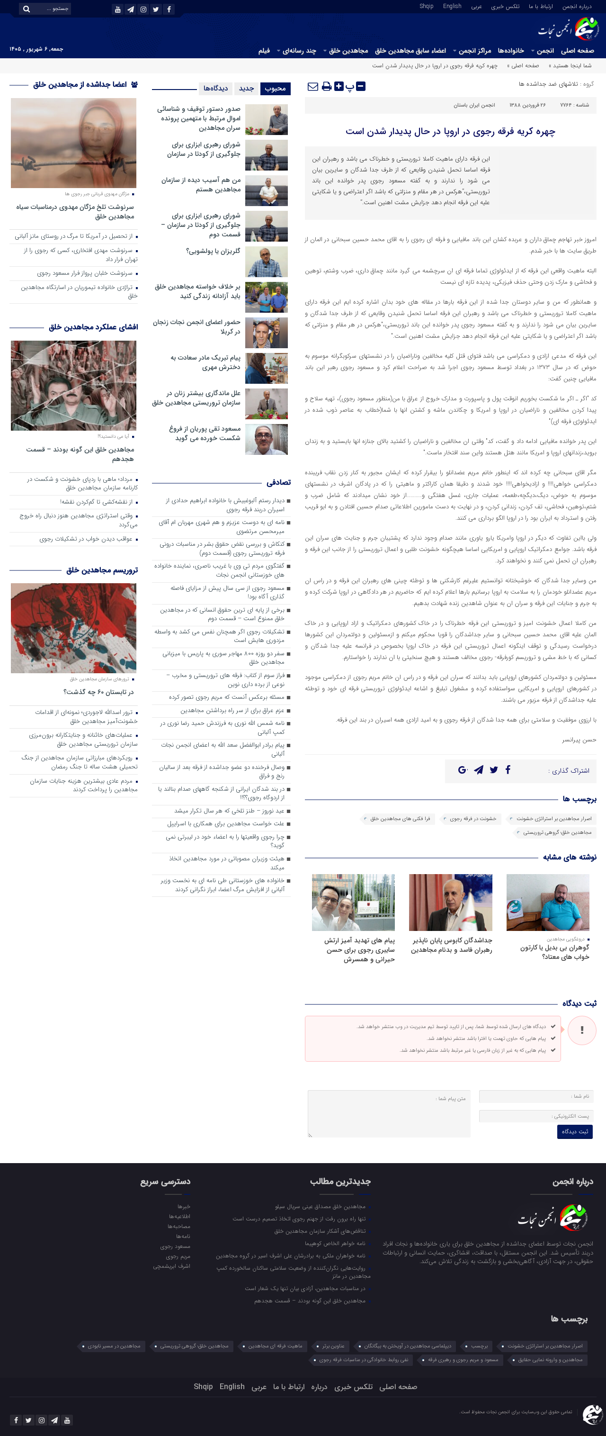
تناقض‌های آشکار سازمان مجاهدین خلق (321, 1231)
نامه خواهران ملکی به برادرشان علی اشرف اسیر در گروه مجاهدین (291, 1255)
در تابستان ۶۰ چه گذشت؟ (98, 692)
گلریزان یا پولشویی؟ (213, 251)
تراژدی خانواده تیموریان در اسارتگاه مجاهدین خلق (79, 292)
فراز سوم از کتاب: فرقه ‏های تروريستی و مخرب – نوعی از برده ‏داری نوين (225, 680)
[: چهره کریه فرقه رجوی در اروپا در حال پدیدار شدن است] (313, 86)
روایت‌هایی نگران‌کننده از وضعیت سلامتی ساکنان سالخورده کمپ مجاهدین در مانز (293, 1272)
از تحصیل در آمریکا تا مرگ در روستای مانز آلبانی (74, 236)
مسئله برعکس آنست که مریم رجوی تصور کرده (227, 697)
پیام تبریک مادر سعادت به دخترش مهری (205, 362)
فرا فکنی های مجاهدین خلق (400, 819)
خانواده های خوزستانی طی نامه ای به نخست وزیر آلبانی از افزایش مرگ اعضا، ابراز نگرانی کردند (223, 885)
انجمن (545, 50)
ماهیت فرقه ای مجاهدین (276, 1346)
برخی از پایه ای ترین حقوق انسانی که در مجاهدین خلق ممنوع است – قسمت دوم (222, 615)
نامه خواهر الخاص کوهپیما (336, 1243)
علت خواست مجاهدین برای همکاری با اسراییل (226, 824)
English (452, 5)
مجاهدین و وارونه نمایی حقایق (550, 1360)
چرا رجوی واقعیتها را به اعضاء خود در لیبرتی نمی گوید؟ (225, 842)
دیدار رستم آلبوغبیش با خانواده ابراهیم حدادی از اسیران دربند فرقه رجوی (225, 506)
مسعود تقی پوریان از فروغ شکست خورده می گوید (205, 433)
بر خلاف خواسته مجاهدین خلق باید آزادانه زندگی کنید (198, 291)
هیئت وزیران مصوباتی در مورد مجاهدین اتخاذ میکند (227, 864)
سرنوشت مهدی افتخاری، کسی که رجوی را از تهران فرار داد (81, 255)
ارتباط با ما (541, 5)
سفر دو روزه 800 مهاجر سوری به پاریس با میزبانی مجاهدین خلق (223, 659)
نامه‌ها (183, 1236)
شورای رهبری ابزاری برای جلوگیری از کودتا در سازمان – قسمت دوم (201, 225)
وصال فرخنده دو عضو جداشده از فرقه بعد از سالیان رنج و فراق (222, 772)
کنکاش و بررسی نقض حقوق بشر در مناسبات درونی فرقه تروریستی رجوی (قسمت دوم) (222, 549)
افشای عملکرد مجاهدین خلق (93, 327)
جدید (246, 88)
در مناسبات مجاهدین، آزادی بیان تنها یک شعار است (306, 1288)
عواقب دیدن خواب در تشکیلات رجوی (86, 539)
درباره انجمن (577, 5)
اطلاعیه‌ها (179, 1216)
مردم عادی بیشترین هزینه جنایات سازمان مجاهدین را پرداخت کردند (84, 786)
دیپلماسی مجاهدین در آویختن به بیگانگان (408, 1346)
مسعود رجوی (175, 1246)
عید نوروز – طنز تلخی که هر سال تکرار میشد (229, 811)
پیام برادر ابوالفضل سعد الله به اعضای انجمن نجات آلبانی (223, 750)
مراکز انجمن (475, 50)
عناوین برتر (333, 1346)
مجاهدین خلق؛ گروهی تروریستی (558, 833)
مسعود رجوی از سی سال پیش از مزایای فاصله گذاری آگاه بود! (227, 593)
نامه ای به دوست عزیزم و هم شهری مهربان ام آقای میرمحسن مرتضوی (222, 527)
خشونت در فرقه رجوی (473, 819)
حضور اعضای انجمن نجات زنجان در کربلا (197, 327)
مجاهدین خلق (348, 50)
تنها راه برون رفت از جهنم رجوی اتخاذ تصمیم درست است (299, 1218)
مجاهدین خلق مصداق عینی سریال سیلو (321, 1206)
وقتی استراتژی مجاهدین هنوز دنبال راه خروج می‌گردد (78, 521)
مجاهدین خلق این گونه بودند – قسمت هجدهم (80, 454)
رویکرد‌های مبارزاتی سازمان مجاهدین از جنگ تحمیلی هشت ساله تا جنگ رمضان (79, 763)
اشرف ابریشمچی (171, 1266)
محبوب (275, 88)
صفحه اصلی (577, 50)
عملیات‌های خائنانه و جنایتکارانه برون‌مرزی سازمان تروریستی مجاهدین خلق (83, 740)
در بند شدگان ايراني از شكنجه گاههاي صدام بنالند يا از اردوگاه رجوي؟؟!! (221, 794)
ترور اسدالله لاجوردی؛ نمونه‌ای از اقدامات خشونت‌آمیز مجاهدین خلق (86, 717)
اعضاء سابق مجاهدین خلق (410, 50)
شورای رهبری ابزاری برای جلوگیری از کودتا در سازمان (204, 149)
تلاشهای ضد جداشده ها (548, 84)
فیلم (264, 50)
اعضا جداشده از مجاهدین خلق (81, 84)
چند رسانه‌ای (299, 50)
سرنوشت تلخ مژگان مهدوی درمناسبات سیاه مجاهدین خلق (75, 211)
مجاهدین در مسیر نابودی (114, 1346)
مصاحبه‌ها (179, 1226)
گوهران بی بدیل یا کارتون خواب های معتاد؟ (554, 952)
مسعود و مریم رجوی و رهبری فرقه (463, 1360)
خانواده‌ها (511, 50)
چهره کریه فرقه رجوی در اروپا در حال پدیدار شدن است (450, 131)
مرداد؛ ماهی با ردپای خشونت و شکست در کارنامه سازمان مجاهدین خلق (82, 484)
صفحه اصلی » (523, 65)
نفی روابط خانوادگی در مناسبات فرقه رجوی (364, 1360)
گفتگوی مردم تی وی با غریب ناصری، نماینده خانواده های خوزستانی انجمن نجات (219, 571)
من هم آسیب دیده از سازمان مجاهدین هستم (201, 185)
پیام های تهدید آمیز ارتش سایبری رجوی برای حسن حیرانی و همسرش (359, 950)
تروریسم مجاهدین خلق (102, 570)
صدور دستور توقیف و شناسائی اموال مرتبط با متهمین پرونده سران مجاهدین (199, 118)
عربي (476, 5)
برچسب (479, 1346)
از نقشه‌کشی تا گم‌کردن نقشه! (97, 502)
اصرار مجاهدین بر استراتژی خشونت (554, 819)
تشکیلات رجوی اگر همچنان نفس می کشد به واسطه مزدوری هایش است (219, 637)
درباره (319, 1387)
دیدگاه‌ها (216, 88)
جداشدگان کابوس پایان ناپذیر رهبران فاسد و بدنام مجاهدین (451, 945)
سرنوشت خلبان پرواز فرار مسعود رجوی (85, 273)
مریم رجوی (178, 1256)
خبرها (184, 1206)
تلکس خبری (505, 5)
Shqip (427, 5)
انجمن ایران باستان (474, 105)
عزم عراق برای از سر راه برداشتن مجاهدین (232, 710)
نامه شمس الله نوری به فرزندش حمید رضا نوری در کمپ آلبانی (222, 728)
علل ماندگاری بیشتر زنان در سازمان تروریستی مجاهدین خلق (196, 398)
